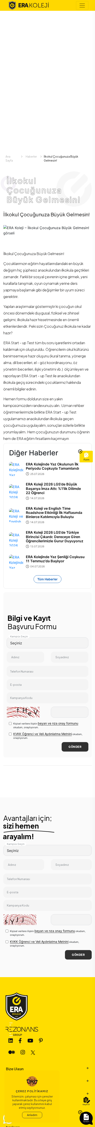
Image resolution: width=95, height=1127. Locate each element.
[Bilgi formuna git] (86, 456)
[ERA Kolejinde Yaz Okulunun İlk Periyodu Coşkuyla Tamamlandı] (16, 469)
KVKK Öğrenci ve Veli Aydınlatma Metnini (42, 734)
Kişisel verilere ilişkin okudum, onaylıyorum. (45, 725)
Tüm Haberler (47, 579)
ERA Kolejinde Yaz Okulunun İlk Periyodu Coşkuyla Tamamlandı (52, 466)
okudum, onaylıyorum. (47, 735)
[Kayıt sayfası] (86, 1101)
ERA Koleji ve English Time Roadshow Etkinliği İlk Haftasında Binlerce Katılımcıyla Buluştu (54, 512)
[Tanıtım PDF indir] (86, 1118)
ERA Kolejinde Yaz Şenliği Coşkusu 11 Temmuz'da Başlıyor (55, 559)
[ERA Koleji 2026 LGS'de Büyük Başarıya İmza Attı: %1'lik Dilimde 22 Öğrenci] (16, 491)
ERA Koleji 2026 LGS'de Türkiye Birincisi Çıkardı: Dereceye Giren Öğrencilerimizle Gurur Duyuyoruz (54, 536)
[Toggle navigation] (82, 5)
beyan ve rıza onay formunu (58, 723)
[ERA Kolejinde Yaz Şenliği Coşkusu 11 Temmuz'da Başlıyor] (16, 562)
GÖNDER (75, 746)
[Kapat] (80, 451)
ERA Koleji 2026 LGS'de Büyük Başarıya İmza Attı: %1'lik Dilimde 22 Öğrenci (53, 488)
